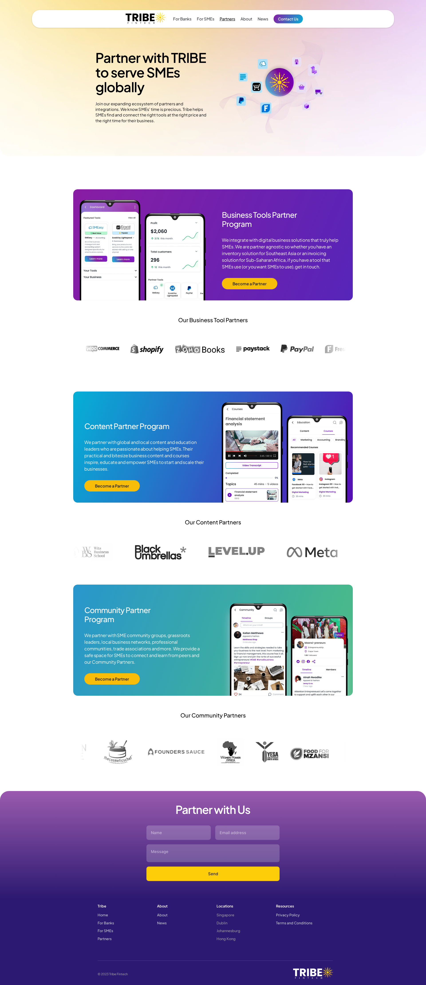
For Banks (182, 18)
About (246, 18)
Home (103, 915)
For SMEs (205, 18)
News (263, 18)
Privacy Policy (288, 915)
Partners (227, 18)
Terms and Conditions (294, 923)
